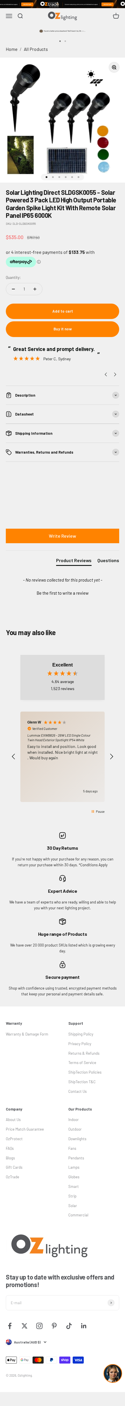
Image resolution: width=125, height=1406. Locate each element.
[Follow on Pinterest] (54, 1326)
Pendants (76, 1158)
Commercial (78, 1215)
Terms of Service (82, 1062)
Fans (72, 1148)
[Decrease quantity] (13, 289)
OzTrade (12, 1177)
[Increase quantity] (35, 289)
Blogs (10, 1158)
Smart (73, 1186)
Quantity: (13, 277)
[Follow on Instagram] (39, 1326)
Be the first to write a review (63, 593)
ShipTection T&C (82, 1081)
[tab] (74, 561)
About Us (13, 1119)
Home (11, 49)
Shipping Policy (80, 1034)
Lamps (73, 1167)
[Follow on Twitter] (24, 1326)
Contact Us (77, 1091)
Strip (72, 1196)
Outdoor (75, 1129)
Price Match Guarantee (25, 1129)
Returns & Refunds (83, 1053)
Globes (73, 1177)
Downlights (77, 1138)
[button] (62, 592)
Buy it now (62, 329)
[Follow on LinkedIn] (84, 1326)
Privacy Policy (79, 1043)
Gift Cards (14, 1167)
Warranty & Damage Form (27, 1034)
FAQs (10, 1148)
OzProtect (14, 1138)
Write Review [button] (62, 536)
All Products (36, 49)
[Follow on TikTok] (69, 1326)
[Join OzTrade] (62, 4)
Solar (72, 1205)
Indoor (73, 1119)
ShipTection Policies (84, 1072)
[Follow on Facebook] (10, 1326)
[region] (62, 757)
